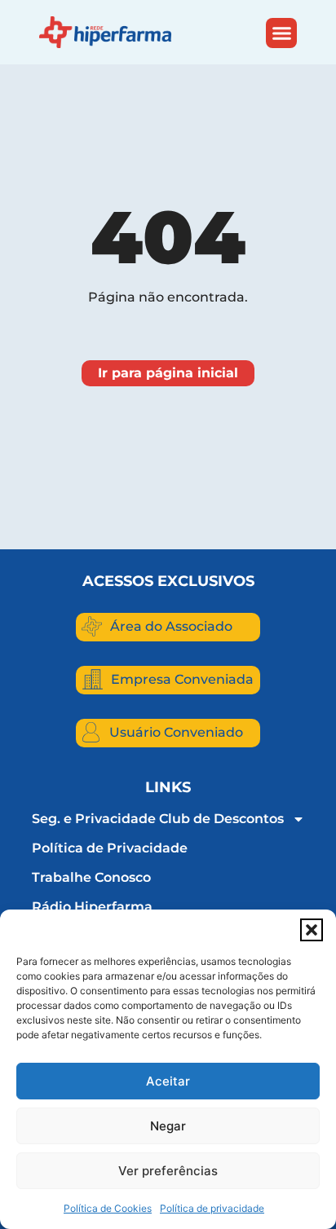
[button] (311, 930)
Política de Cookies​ (108, 1208)
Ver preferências (168, 1170)
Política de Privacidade (110, 848)
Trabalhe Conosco (91, 877)
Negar (168, 1126)
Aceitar (168, 1081)
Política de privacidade (212, 1208)
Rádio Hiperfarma (92, 906)
